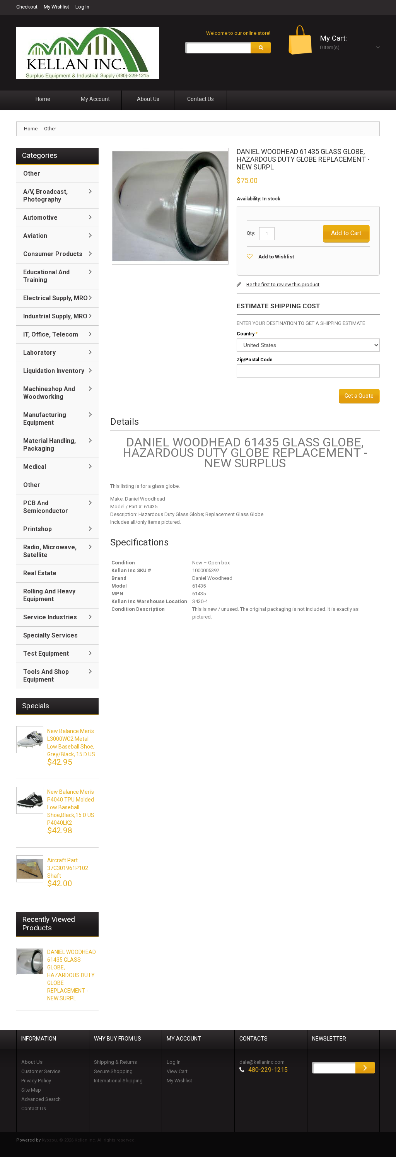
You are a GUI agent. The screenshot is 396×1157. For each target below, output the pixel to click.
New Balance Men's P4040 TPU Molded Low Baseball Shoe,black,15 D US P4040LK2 (70, 807)
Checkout (27, 7)
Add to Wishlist (276, 257)
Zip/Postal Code (255, 359)
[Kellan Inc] (87, 53)
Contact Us (33, 1108)
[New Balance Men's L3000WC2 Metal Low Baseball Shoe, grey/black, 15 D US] (29, 739)
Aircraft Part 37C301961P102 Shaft (67, 868)
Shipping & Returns (115, 1062)
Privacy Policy (36, 1081)
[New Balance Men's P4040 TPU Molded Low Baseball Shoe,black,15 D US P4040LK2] (29, 800)
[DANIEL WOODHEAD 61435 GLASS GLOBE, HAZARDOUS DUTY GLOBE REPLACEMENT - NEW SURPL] (29, 961)
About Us (32, 1062)
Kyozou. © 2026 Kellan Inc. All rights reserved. (89, 1140)
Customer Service (40, 1071)
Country (245, 334)
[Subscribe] (365, 1067)
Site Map (31, 1090)
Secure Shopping (113, 1071)
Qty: (251, 233)
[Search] (261, 47)
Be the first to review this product (282, 284)
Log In (82, 7)
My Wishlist (56, 7)
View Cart (177, 1071)
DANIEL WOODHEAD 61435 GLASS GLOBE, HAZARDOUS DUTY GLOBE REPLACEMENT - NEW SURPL (71, 975)
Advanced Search (41, 1099)
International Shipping (118, 1081)
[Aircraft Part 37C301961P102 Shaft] (29, 868)
